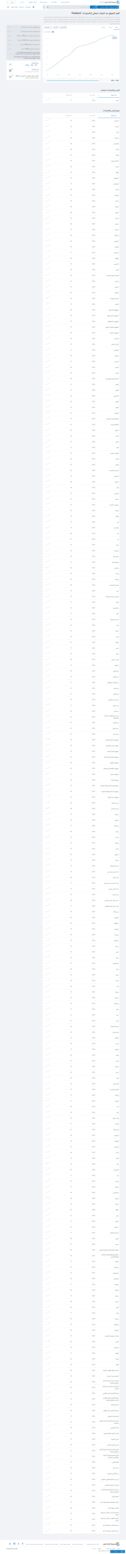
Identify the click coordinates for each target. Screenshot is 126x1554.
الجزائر (117, 304)
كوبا (118, 1112)
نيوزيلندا (116, 1330)
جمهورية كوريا (115, 780)
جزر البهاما (116, 677)
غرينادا (117, 992)
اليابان (117, 459)
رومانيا (117, 843)
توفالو (117, 642)
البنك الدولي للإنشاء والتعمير (93, 1544)
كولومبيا (116, 1141)
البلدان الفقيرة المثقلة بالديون (111, 1433)
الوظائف (99, 1548)
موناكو (117, 1290)
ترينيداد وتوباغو (114, 619)
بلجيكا (117, 510)
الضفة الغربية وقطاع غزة (112, 379)
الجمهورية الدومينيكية (113, 316)
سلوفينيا (116, 917)
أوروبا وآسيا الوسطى (113, 1416)
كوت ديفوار (116, 1118)
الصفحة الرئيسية (65, 2)
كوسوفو (116, 1135)
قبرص (117, 1072)
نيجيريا (117, 1319)
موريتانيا (116, 1267)
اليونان (117, 465)
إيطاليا (117, 258)
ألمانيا (117, 155)
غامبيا (117, 980)
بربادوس (116, 493)
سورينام (116, 929)
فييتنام (117, 1066)
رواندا (117, 831)
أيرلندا (117, 201)
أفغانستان (116, 144)
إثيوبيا (117, 212)
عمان (117, 969)
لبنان (117, 1164)
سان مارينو (116, 877)
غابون (117, 975)
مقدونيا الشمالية (114, 1233)
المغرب (117, 407)
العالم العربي (115, 1462)
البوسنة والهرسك (114, 298)
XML (32, 65)
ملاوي (117, 1238)
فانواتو (117, 1038)
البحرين (117, 281)
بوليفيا (117, 579)
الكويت (117, 401)
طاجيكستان (116, 963)
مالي (117, 1215)
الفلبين (117, 390)
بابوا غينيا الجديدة (114, 470)
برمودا (117, 499)
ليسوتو (117, 1198)
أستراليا (117, 138)
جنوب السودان (115, 808)
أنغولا (117, 172)
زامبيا (117, 849)
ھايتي (117, 1342)
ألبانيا (117, 149)
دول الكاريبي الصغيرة (113, 1473)
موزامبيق (116, 1278)
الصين (117, 373)
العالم (117, 1364)
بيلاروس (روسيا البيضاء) (112, 596)
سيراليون (116, 940)
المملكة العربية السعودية (112, 419)
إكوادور (117, 247)
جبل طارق (116, 671)
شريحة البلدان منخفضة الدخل (111, 1531)
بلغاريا (117, 516)
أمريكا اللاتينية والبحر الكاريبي (111, 1393)
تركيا (117, 614)
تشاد (117, 625)
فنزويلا (117, 1049)
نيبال (117, 1313)
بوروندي (116, 568)
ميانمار (117, 1296)
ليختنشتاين (116, 1193)
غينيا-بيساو (116, 1032)
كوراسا (117, 1124)
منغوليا (117, 1261)
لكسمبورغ (116, 1170)
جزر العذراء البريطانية (113, 682)
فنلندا (117, 1055)
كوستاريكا (116, 1130)
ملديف (117, 1244)
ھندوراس (116, 1347)
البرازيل (117, 287)
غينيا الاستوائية (114, 1026)
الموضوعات (44, 2)
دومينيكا (116, 826)
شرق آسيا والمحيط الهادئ (112, 1485)
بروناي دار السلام (114, 505)
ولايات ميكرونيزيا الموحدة (112, 1336)
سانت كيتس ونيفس (113, 889)
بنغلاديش (116, 528)
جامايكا (117, 665)
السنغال (117, 356)
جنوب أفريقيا (115, 803)
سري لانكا (116, 912)
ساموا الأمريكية (114, 866)
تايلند (117, 100)
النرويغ (117, 430)
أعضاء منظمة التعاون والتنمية (111, 1370)
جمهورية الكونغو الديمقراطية (111, 768)
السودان (116, 361)
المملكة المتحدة (115, 424)
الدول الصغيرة (115, 1439)
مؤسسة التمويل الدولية (65, 1544)
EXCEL (27, 65)
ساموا (117, 860)
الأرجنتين (116, 264)
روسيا (117, 837)
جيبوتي (117, 820)
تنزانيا (117, 631)
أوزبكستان (116, 184)
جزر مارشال (115, 728)
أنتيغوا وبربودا (115, 161)
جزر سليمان (116, 705)
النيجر (117, 442)
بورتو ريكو (116, 556)
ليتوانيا (117, 1187)
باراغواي (116, 476)
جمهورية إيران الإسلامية (112, 745)
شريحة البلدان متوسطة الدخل (111, 1525)
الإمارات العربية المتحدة (112, 275)
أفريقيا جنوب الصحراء (113, 1376)
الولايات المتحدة (114, 453)
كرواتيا (117, 1095)
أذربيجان (116, 121)
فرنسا (117, 1044)
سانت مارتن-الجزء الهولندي (112, 906)
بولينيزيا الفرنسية (114, 585)
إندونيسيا (116, 253)
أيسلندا (117, 207)
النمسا (117, 436)
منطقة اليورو (115, 1496)
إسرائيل (116, 235)
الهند (117, 447)
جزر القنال (116, 694)
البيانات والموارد (32, 2)
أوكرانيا (117, 195)
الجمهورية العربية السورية (112, 327)
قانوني (118, 1548)
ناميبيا (117, 1301)
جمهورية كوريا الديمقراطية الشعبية (109, 786)
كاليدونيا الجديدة (114, 1089)
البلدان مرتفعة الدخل (113, 1508)
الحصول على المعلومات (110, 1548)
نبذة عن (22, 2)
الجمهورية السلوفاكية (113, 321)
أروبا (117, 132)
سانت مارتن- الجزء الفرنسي (111, 900)
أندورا (117, 167)
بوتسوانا (116, 551)
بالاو (117, 487)
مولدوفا (117, 1284)
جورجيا (117, 814)
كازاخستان (116, 1084)
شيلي (117, 952)
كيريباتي (116, 1147)
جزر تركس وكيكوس (113, 700)
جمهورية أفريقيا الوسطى (112, 740)
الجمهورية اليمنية (114, 333)
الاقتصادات (54, 2)
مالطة (117, 1210)
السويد (117, 367)
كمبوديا (117, 1101)
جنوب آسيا (116, 1468)
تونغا (117, 654)
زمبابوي (117, 854)
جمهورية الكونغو (114, 763)
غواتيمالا (116, 1003)
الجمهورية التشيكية (114, 310)
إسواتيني (116, 241)
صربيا (117, 958)
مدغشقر (116, 1227)
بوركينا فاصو (115, 562)
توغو (117, 637)
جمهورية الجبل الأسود (113, 751)
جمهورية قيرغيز (114, 774)
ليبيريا (117, 1181)
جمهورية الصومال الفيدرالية (111, 757)
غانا (118, 986)
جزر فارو (116, 711)
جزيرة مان (116, 734)
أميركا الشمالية (115, 1405)
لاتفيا (117, 1158)
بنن (118, 539)
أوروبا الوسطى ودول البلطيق (111, 1410)
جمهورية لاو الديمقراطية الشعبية (110, 791)
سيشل (117, 946)
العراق (117, 384)
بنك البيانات (21, 7)
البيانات (101, 2)
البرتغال (117, 293)
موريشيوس (116, 1273)
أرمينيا (117, 126)
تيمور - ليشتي (115, 659)
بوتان (117, 545)
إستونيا (117, 230)
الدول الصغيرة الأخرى (113, 1445)
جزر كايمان (116, 723)
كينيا (117, 1152)
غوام (117, 1009)
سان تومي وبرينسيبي (113, 872)
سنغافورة (116, 923)
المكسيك (116, 413)
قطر (117, 1078)
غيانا (117, 1015)
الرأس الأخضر (115, 344)
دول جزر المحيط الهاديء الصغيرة (110, 1479)
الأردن (117, 270)
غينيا (117, 1021)
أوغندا (117, 189)
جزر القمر (116, 688)
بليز (118, 522)
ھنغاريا (117, 1353)
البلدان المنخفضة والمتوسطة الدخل (109, 1502)
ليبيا (118, 1175)
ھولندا (117, 1359)
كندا (118, 1107)
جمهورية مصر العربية (113, 797)
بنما (118, 533)
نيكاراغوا (116, 1324)
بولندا (117, 573)
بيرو (117, 591)
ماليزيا (117, 1221)
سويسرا (116, 935)
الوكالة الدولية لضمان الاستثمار (51, 1544)
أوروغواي (116, 178)
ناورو (117, 1307)
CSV (36, 65)
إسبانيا (117, 224)
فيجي (117, 1061)
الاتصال (94, 1548)
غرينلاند (116, 998)
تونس (117, 648)
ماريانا (117, 1204)
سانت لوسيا (116, 894)
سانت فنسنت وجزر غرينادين (111, 883)
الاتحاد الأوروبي (114, 1428)
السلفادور (116, 350)
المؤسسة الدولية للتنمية (77, 1544)
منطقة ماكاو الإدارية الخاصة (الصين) (109, 1250)
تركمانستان (116, 608)
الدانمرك (116, 338)
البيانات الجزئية (14, 7)
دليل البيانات (28, 7)
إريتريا (117, 218)
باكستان (117, 482)
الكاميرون (116, 396)
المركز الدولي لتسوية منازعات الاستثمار (34, 1544)
